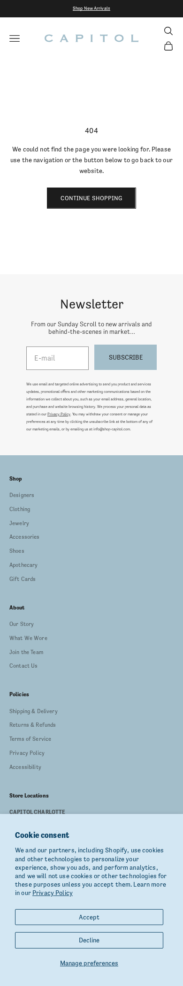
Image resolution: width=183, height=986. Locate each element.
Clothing (19, 509)
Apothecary (23, 565)
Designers (21, 495)
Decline (89, 940)
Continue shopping (91, 198)
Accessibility (25, 767)
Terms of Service (30, 739)
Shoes (16, 551)
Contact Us (23, 665)
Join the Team (26, 652)
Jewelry (19, 523)
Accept (89, 917)
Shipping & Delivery (33, 711)
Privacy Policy (52, 892)
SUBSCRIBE (126, 357)
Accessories (24, 537)
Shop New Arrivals (91, 8)
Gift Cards (22, 579)
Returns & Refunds (32, 725)
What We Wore (28, 638)
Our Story (21, 624)
